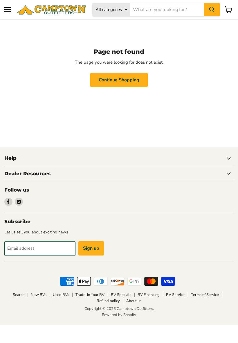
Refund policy (108, 300)
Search (18, 294)
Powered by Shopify (119, 314)
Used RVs (61, 294)
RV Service (175, 294)
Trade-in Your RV (89, 294)
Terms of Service (205, 294)
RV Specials (121, 294)
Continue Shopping (119, 80)
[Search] (212, 9)
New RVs (38, 294)
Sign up (91, 248)
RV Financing (149, 294)
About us (133, 300)
